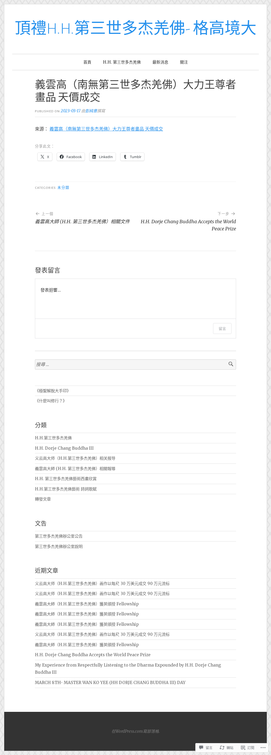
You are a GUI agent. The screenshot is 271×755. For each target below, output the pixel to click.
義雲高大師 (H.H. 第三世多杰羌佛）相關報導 (75, 468)
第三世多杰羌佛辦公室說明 (59, 546)
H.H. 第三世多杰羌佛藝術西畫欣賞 (66, 478)
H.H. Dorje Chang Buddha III (64, 448)
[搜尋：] (135, 364)
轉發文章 (43, 499)
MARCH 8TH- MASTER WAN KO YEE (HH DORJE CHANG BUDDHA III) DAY (110, 682)
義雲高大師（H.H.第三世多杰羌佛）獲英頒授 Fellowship (87, 603)
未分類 (63, 188)
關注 (184, 62)
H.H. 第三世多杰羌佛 (122, 62)
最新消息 (160, 62)
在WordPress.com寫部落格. (135, 731)
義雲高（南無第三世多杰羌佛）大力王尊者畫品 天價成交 (106, 129)
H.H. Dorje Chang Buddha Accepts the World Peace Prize (93, 654)
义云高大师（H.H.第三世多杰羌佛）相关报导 (75, 458)
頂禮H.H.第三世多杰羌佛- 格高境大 (135, 29)
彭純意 (91, 110)
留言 (222, 328)
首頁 (87, 62)
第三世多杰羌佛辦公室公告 (59, 536)
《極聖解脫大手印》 (53, 390)
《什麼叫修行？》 (51, 400)
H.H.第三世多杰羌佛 (53, 437)
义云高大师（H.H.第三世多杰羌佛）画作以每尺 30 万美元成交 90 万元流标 (102, 583)
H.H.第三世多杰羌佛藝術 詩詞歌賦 (66, 489)
